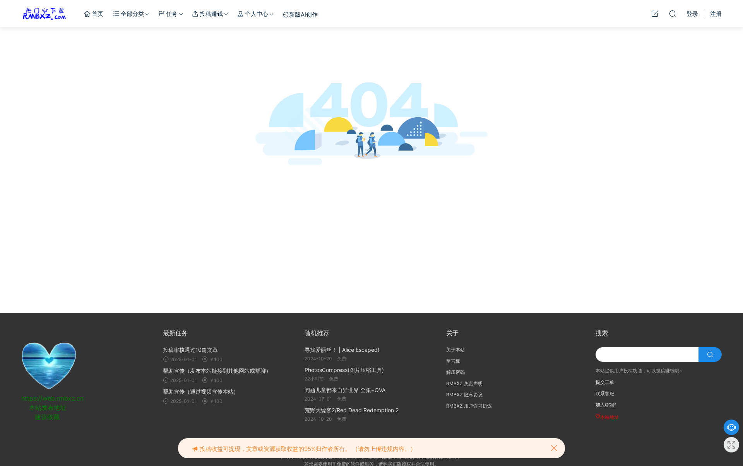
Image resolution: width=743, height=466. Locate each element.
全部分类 (131, 13)
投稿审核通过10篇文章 (190, 349)
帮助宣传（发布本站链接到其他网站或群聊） (217, 370)
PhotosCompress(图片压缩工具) (344, 370)
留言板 (453, 361)
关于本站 (455, 350)
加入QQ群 (606, 405)
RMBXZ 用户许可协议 (469, 406)
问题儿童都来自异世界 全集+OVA (345, 390)
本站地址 (609, 417)
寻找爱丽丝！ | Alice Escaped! (342, 349)
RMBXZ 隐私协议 (464, 394)
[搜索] (672, 13)
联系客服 (605, 393)
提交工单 (605, 382)
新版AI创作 (303, 14)
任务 (171, 13)
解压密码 (455, 372)
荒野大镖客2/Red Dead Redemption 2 (352, 410)
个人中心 (255, 13)
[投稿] (655, 13)
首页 (96, 13)
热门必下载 (44, 13)
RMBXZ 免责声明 (464, 383)
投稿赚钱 (210, 13)
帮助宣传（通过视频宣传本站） (201, 391)
